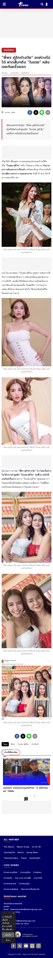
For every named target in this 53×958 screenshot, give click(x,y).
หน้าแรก (5, 73)
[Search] (42, 4)
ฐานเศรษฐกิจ (34, 858)
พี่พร (13, 744)
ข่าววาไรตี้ (38, 878)
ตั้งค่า (8, 940)
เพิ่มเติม (9, 929)
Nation (21, 852)
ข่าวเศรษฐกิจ (24, 883)
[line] (41, 112)
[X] (19, 945)
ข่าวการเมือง (25, 872)
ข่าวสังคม (37, 872)
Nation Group (23, 846)
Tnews (24, 858)
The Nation (9, 846)
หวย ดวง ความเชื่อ (23, 878)
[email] (47, 112)
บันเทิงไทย (25, 73)
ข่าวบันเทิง (14, 73)
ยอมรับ (8, 935)
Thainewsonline (11, 858)
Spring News (32, 852)
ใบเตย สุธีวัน (23, 744)
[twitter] (35, 112)
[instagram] (38, 945)
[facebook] (29, 112)
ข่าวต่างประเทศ (10, 883)
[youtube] (26, 945)
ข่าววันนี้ (35, 744)
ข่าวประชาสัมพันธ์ (11, 889)
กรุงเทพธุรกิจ (9, 852)
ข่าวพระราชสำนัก (10, 872)
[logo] (21, 4)
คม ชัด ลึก (36, 846)
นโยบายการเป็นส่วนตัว (30, 889)
